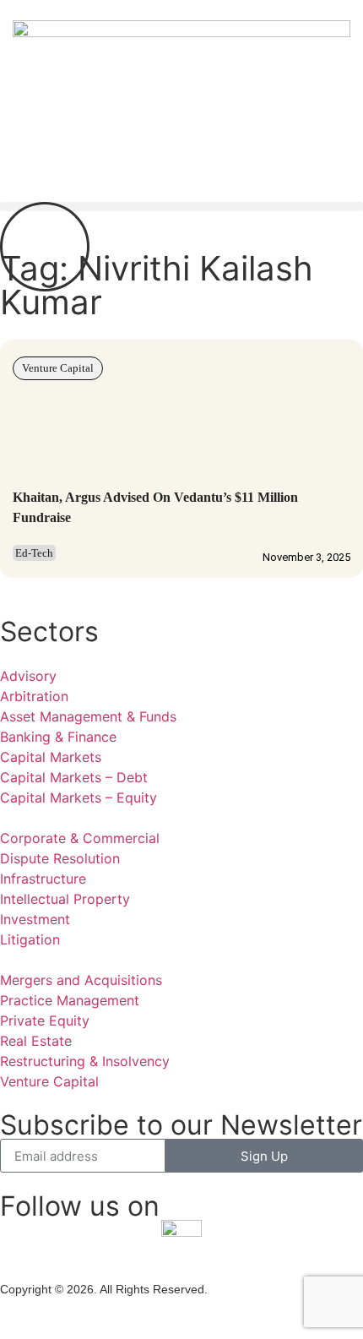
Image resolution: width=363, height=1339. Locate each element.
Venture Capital (58, 368)
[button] (181, 206)
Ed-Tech (34, 553)
